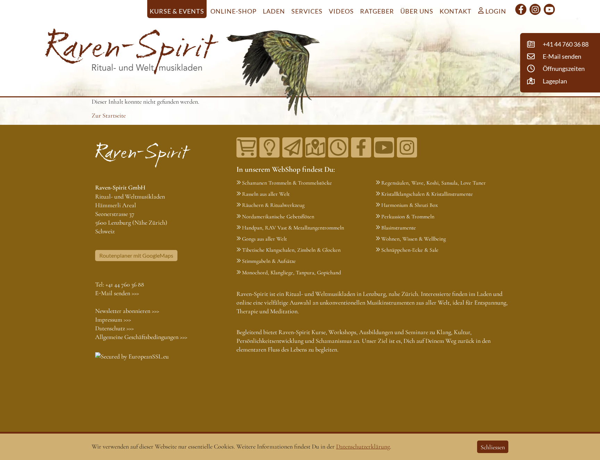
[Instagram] (535, 9)
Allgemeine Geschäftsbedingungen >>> (141, 337)
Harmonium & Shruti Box (409, 205)
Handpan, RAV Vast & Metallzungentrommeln (293, 227)
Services (307, 11)
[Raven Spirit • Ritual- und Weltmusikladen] (132, 53)
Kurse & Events (177, 11)
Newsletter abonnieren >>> (127, 311)
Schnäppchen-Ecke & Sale (410, 250)
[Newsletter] (292, 147)
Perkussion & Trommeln (407, 216)
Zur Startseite (109, 115)
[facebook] (520, 9)
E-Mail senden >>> (117, 293)
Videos (341, 11)
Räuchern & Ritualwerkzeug (273, 205)
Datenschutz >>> (114, 328)
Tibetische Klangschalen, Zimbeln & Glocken (291, 250)
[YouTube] (549, 9)
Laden (274, 11)
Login (495, 11)
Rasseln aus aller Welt (266, 194)
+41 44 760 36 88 (125, 284)
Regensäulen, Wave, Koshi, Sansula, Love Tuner (433, 182)
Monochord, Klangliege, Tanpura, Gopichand (291, 272)
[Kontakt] (315, 147)
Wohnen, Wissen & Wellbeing (413, 238)
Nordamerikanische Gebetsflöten (278, 216)
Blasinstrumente (398, 227)
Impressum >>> (113, 319)
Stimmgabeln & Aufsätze (269, 261)
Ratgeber (377, 11)
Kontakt (456, 11)
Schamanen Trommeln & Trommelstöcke (287, 182)
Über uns (416, 11)
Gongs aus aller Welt (264, 238)
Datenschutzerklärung (363, 446)
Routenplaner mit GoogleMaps (136, 255)
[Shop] (246, 147)
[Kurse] (269, 147)
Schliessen (493, 447)
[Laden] (338, 147)
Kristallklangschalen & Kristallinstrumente (427, 194)
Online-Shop (233, 11)
